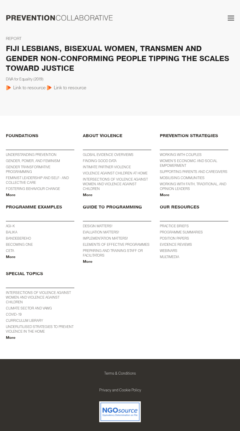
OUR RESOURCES (179, 207)
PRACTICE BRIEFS (174, 226)
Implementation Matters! (105, 238)
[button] (231, 18)
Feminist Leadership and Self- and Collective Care (37, 180)
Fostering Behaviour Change (33, 188)
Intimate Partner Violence (107, 167)
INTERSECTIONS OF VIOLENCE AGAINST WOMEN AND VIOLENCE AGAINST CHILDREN (38, 297)
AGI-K (10, 226)
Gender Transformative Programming (28, 169)
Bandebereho (18, 238)
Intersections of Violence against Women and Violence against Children (115, 184)
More (11, 195)
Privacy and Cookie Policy (120, 390)
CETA (10, 250)
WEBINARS (168, 250)
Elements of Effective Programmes (116, 244)
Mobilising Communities (182, 178)
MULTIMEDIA (169, 257)
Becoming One (19, 244)
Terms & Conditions (120, 373)
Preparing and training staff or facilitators (113, 252)
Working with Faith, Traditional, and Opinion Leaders (193, 186)
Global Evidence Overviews (108, 154)
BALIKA (11, 232)
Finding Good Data (99, 161)
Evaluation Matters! (101, 232)
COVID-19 (14, 314)
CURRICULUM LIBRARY (24, 320)
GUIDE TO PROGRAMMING (112, 207)
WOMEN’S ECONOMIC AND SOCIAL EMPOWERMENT (188, 163)
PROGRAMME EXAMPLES (34, 207)
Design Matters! (97, 226)
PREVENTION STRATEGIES (189, 136)
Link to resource (29, 87)
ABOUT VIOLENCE (102, 136)
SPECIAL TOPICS (24, 274)
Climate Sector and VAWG (29, 308)
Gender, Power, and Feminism (33, 161)
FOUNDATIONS (22, 136)
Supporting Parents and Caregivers (193, 171)
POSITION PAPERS (174, 238)
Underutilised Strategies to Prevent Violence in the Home (39, 329)
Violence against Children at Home (115, 173)
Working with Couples (181, 154)
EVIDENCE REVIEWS (176, 244)
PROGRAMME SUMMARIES (181, 232)
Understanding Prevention (31, 154)
